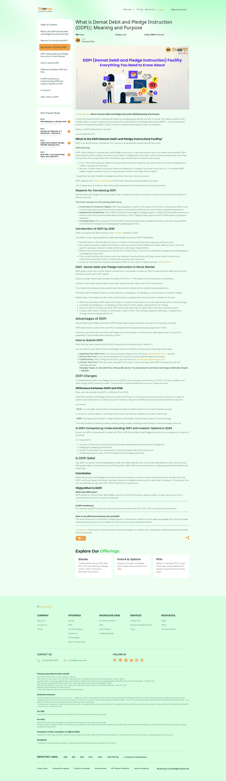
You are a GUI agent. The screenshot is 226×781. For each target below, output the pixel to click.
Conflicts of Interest (82, 768)
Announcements (168, 629)
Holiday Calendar (106, 633)
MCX (91, 757)
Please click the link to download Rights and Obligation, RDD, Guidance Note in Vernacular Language (71, 714)
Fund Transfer (105, 629)
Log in (161, 9)
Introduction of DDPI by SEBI (53, 47)
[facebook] (116, 660)
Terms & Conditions (141, 768)
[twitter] (121, 660)
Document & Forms (107, 621)
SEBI (65, 757)
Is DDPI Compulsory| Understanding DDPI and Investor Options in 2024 (52, 81)
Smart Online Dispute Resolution (48, 689)
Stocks (71, 621)
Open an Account (178, 9)
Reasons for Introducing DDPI (54, 40)
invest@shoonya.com (77, 660)
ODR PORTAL (113, 757)
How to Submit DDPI (50, 63)
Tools (132, 629)
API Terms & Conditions (120, 768)
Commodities (74, 638)
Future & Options (75, 629)
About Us (41, 621)
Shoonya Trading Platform (141, 625)
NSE (82, 757)
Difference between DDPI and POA (54, 70)
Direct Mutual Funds (76, 642)
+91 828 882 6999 (50, 660)
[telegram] (143, 660)
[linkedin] (137, 660)
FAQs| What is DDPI (49, 97)
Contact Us (42, 625)
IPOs (70, 625)
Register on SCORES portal (46, 735)
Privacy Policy (42, 768)
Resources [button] (150, 9)
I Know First (135, 621)
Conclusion (45, 90)
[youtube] (132, 660)
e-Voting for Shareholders (135, 757)
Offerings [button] (127, 9)
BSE (73, 757)
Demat (86, 114)
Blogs (163, 621)
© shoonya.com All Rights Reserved (173, 769)
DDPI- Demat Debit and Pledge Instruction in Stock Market (54, 55)
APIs (101, 625)
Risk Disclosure (100, 768)
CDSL (100, 757)
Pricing (140, 9)
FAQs (163, 625)
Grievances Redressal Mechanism (71, 689)
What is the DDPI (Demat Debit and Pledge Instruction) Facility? (55, 32)
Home (78, 114)
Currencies (72, 633)
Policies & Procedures (60, 768)
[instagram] (127, 660)
